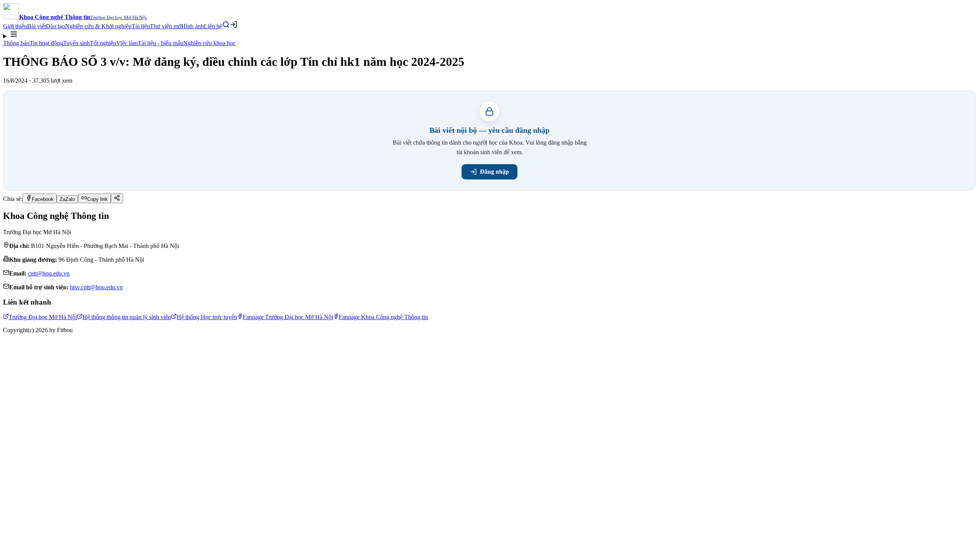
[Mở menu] (489, 35)
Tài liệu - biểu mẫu (160, 43)
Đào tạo (55, 26)
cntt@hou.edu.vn (49, 273)
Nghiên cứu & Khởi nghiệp (98, 26)
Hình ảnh (192, 26)
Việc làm (127, 43)
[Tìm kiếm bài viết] (226, 24)
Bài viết (36, 26)
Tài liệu (141, 26)
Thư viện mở (165, 26)
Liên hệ (213, 26)
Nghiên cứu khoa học (209, 43)
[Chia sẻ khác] (117, 198)
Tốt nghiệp (103, 43)
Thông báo (16, 43)
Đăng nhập (494, 171)
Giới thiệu (15, 26)
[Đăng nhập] (233, 24)
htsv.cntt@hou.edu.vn (96, 287)
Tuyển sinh (76, 43)
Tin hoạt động (46, 43)
